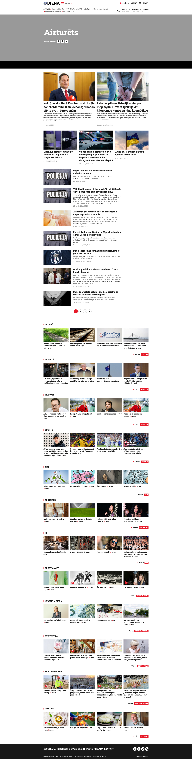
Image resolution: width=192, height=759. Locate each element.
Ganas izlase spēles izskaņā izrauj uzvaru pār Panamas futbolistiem (82, 451)
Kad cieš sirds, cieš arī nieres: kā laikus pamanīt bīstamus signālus (54, 657)
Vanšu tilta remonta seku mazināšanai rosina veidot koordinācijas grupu (135, 346)
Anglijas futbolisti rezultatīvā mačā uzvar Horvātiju (109, 450)
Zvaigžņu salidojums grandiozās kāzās (134, 520)
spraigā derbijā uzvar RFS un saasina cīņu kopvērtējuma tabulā (134, 451)
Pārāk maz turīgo (107, 620)
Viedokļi (49, 395)
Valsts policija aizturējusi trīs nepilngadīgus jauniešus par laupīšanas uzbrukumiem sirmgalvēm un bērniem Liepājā (96, 156)
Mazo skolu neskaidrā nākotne (133, 415)
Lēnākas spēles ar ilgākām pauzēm (81, 520)
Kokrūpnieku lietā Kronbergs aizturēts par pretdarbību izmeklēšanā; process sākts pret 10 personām (69, 107)
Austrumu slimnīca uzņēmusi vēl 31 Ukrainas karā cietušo (109, 345)
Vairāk (137, 354)
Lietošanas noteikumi (66, 756)
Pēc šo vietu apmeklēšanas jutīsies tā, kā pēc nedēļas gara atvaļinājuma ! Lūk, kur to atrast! (135, 693)
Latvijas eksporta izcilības (53, 11)
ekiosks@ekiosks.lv (142, 756)
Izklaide (49, 708)
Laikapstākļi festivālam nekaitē (106, 520)
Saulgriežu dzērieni (81, 728)
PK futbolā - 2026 (68, 11)
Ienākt (145, 3)
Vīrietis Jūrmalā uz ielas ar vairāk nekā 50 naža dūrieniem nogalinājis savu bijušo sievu (97, 190)
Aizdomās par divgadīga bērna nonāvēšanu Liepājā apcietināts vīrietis (95, 213)
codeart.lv (103, 756)
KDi (46, 533)
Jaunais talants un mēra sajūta (54, 588)
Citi (47, 467)
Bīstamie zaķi (132, 486)
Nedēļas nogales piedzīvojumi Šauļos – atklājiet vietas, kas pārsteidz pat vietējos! (109, 693)
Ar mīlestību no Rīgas (82, 486)
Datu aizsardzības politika (83, 756)
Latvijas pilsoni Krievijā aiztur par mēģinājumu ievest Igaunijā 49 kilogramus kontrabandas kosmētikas (122, 107)
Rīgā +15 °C (126, 10)
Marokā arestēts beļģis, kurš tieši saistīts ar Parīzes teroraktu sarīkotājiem (95, 293)
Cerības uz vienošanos (109, 414)
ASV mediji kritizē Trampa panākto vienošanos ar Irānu (82, 380)
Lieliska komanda (134, 587)
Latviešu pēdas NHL (81, 587)
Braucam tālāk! (106, 552)
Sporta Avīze (52, 568)
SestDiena (50, 500)
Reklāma (98, 749)
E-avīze (73, 749)
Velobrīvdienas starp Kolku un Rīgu (55, 691)
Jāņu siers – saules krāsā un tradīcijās (109, 729)
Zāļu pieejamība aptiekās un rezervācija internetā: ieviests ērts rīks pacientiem (109, 657)
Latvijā (49, 324)
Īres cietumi (105, 486)
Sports (49, 430)
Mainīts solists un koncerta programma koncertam (136, 554)
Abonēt (134, 3)
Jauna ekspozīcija (55, 553)
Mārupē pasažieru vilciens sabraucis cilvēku (81, 345)
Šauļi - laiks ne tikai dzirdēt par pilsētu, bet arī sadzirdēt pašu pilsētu (82, 692)
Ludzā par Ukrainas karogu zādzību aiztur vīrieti (129, 153)
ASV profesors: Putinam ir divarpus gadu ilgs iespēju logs (55, 416)
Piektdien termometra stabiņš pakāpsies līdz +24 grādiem (55, 346)
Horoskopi (62, 749)
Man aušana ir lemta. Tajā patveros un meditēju (82, 656)
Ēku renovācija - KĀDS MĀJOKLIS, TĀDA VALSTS (67, 9)
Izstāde (80, 552)
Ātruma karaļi (105, 587)
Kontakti (109, 749)
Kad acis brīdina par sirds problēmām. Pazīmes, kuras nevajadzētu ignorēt (135, 657)
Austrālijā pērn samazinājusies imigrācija (108, 380)
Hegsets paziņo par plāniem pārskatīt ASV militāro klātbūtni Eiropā (135, 381)
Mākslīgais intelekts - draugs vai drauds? (96, 9)
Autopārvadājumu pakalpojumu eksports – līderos (134, 622)
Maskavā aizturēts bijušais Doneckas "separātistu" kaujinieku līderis (58, 154)
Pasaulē (49, 359)
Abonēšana (50, 749)
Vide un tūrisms (53, 671)
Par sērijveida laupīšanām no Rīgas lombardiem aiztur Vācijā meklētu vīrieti (97, 233)
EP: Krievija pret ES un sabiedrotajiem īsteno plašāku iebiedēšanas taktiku (56, 381)
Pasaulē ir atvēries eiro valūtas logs (80, 621)
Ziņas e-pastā (85, 749)
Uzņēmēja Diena (53, 601)
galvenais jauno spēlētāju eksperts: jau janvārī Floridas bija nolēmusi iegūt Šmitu (56, 452)
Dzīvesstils (51, 636)
